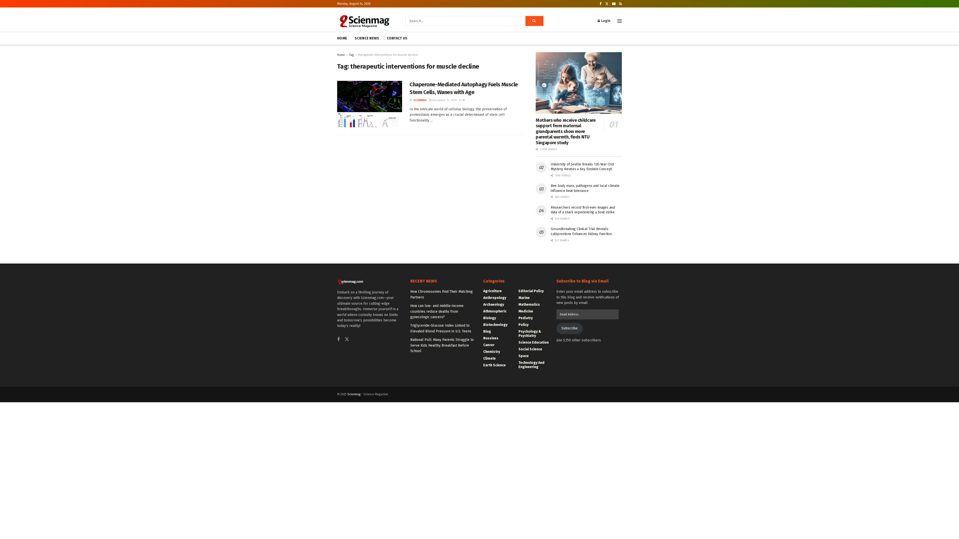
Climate (489, 358)
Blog (487, 331)
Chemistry (491, 352)
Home (341, 55)
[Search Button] (534, 21)
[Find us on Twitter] (607, 4)
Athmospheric (494, 311)
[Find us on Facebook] (601, 4)
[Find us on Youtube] (614, 4)
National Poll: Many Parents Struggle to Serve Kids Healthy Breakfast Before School (442, 345)
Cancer (488, 345)
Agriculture (492, 291)
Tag (351, 55)
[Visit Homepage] (364, 21)
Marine (524, 298)
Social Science (530, 349)
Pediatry (525, 318)
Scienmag (354, 394)
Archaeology (493, 304)
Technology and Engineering (531, 365)
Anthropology (494, 298)
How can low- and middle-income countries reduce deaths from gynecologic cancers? (437, 311)
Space (523, 356)
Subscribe (569, 328)
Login (605, 21)
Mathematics (529, 304)
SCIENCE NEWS (367, 38)
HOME (342, 38)
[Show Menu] (619, 21)
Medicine (525, 311)
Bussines (490, 338)
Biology (489, 318)
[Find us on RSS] (620, 4)
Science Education (533, 342)
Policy (523, 325)
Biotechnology (495, 325)
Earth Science (494, 365)
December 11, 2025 (444, 100)
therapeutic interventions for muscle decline (388, 55)
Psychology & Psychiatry (529, 333)
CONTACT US (397, 38)
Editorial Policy (531, 291)
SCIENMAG (420, 100)
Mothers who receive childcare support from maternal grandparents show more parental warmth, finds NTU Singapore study (566, 131)
